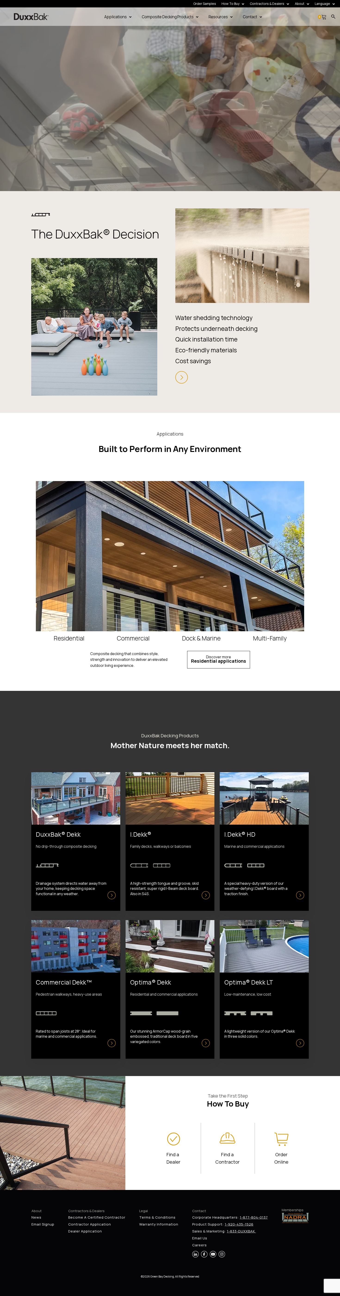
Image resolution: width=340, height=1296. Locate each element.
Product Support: (222, 1224)
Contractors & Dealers (267, 3)
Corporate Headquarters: (230, 1217)
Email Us (199, 1238)
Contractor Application (89, 1224)
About (299, 3)
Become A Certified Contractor (96, 1217)
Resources (218, 16)
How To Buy (230, 3)
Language (322, 3)
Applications (115, 16)
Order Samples (204, 3)
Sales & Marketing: (224, 1231)
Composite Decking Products (168, 16)
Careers (199, 1245)
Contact (250, 16)
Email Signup (42, 1224)
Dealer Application (85, 1231)
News (36, 1217)
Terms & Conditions (157, 1217)
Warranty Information (158, 1224)
